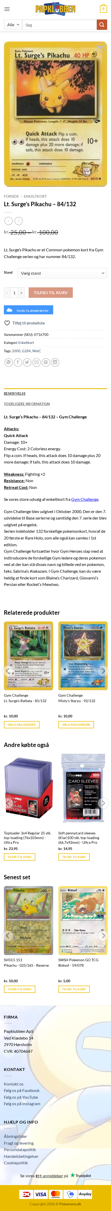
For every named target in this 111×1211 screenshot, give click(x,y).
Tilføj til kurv (51, 292)
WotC (36, 351)
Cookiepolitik (16, 1162)
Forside (11, 196)
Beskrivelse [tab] (15, 393)
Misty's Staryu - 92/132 (76, 701)
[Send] (102, 24)
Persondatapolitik (20, 1149)
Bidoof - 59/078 (71, 965)
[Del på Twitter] (27, 362)
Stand (8, 272)
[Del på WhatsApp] (8, 362)
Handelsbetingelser (21, 1156)
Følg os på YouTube (21, 1097)
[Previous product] (18, 221)
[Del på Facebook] (18, 362)
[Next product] (8, 221)
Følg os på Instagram (22, 1103)
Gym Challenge (84, 499)
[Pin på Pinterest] (46, 362)
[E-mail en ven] (36, 362)
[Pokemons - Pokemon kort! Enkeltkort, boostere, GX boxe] (55, 9)
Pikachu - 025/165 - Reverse (26, 965)
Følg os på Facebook (21, 1090)
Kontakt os (13, 1083)
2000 (16, 351)
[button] (7, 9)
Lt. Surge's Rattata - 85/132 (25, 701)
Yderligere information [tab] (27, 404)
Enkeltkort (35, 196)
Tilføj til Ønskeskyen (32, 310)
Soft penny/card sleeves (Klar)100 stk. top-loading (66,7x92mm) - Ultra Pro (78, 837)
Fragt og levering (19, 1142)
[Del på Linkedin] (55, 362)
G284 (26, 351)
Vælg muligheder (22, 724)
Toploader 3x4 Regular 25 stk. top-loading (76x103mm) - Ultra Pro (27, 837)
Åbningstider (15, 1136)
